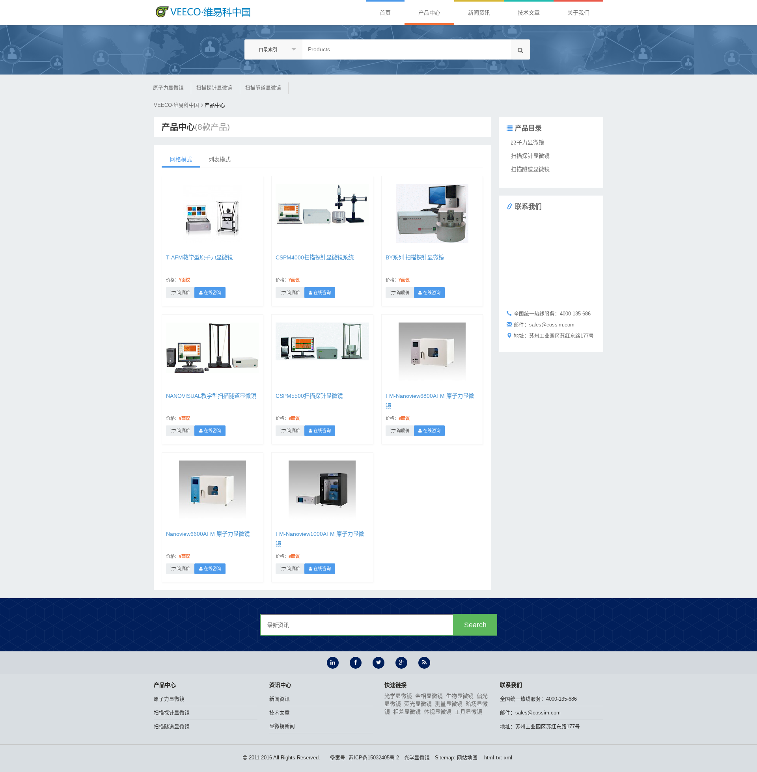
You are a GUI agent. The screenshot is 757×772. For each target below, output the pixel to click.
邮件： (530, 713)
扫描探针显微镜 (214, 88)
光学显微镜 (398, 696)
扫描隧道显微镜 (263, 88)
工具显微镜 (468, 712)
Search (475, 625)
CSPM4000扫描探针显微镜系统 (315, 257)
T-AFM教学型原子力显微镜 (199, 257)
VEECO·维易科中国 (176, 105)
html (489, 758)
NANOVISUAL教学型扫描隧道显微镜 (211, 396)
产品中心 (429, 12)
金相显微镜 (429, 696)
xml (508, 758)
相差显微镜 (407, 712)
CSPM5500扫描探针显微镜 (309, 396)
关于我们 (578, 12)
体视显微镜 (437, 712)
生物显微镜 (460, 696)
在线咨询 (212, 292)
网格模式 (181, 159)
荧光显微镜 (418, 704)
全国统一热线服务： (538, 699)
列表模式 (220, 159)
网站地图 (467, 758)
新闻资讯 (479, 12)
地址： (540, 726)
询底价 (183, 292)
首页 (385, 12)
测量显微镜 (448, 704)
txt (499, 758)
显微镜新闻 (282, 726)
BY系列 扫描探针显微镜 (415, 257)
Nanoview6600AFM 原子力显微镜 (208, 534)
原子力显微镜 (168, 88)
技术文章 (529, 12)
